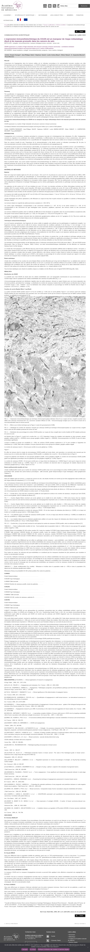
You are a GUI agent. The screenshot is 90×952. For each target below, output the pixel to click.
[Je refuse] (88, 947)
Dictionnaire (42, 15)
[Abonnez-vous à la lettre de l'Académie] (45, 6)
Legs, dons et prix (56, 15)
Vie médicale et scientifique (24, 15)
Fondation (79, 15)
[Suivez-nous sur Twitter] (54, 6)
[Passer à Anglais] (26, 19)
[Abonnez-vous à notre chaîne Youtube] (59, 6)
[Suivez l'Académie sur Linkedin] (50, 6)
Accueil (6, 24)
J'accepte (24, 949)
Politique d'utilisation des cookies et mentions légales (53, 949)
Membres (70, 15)
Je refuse (33, 949)
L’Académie (7, 15)
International (8, 20)
